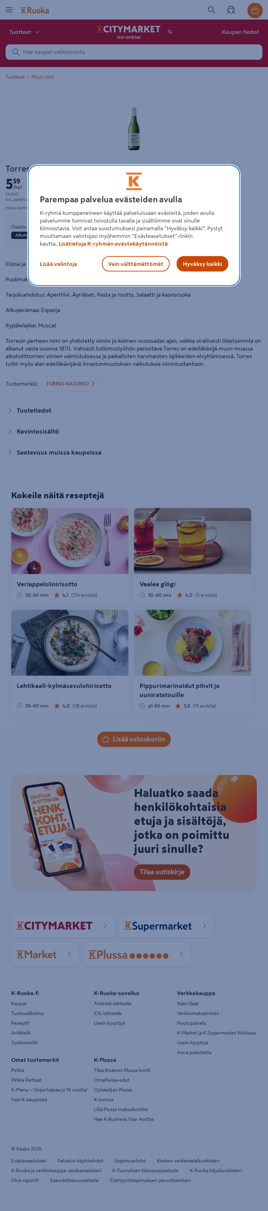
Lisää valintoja (58, 264)
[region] (134, 225)
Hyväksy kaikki (202, 264)
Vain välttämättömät (135, 264)
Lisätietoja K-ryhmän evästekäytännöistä (113, 243)
